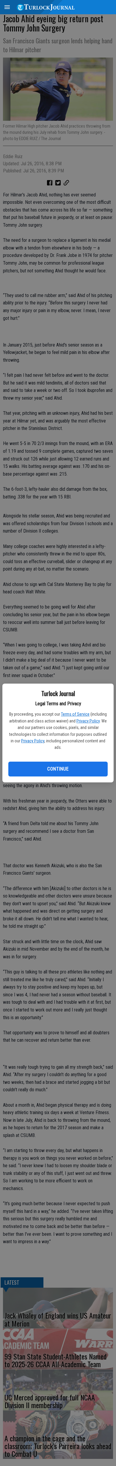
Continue (57, 769)
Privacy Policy (88, 721)
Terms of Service (75, 714)
